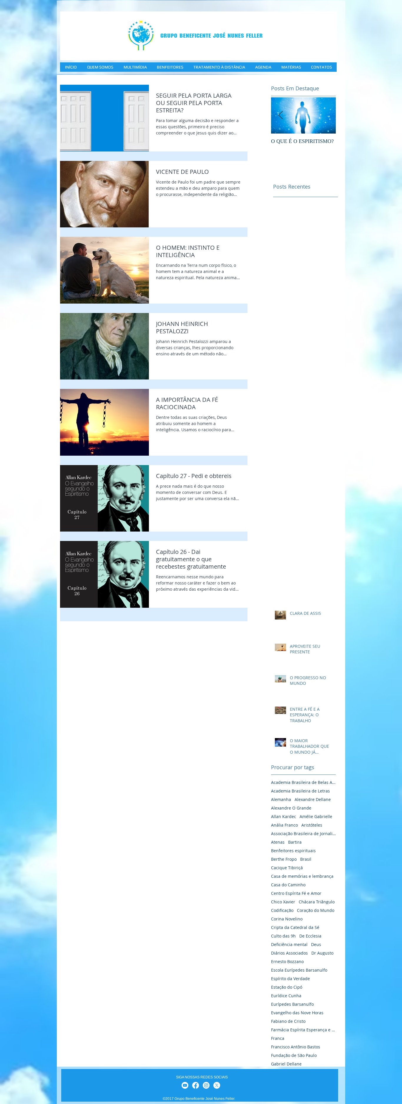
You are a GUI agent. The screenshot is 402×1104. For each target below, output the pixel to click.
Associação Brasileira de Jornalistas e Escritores (303, 833)
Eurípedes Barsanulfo (292, 1004)
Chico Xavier (283, 901)
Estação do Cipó (286, 987)
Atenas (278, 842)
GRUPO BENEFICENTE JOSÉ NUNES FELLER (211, 35)
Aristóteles (311, 824)
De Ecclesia (310, 935)
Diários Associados (289, 952)
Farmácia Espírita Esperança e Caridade (303, 1029)
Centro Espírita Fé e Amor (296, 893)
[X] (216, 1085)
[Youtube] (185, 1085)
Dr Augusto (322, 952)
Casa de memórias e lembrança (302, 876)
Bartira (295, 842)
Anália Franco (284, 824)
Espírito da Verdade (290, 978)
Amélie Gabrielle (316, 816)
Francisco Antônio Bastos (295, 1046)
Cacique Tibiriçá (287, 867)
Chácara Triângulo (317, 901)
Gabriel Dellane (286, 1063)
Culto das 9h (283, 935)
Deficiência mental (289, 944)
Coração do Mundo (315, 910)
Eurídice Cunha (286, 995)
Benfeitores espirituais (293, 850)
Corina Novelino (287, 918)
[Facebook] (195, 1085)
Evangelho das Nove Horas (297, 1012)
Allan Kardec (283, 816)
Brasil (305, 859)
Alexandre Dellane (313, 799)
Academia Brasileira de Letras (300, 790)
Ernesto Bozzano (287, 961)
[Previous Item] (280, 115)
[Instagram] (206, 1085)
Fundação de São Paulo (294, 1055)
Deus (316, 944)
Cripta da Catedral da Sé (295, 927)
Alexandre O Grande (291, 807)
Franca (277, 1038)
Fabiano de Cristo (288, 1021)
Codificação (282, 910)
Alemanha (281, 799)
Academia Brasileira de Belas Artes (303, 782)
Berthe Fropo (284, 859)
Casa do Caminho (288, 884)
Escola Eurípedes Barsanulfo (299, 970)
